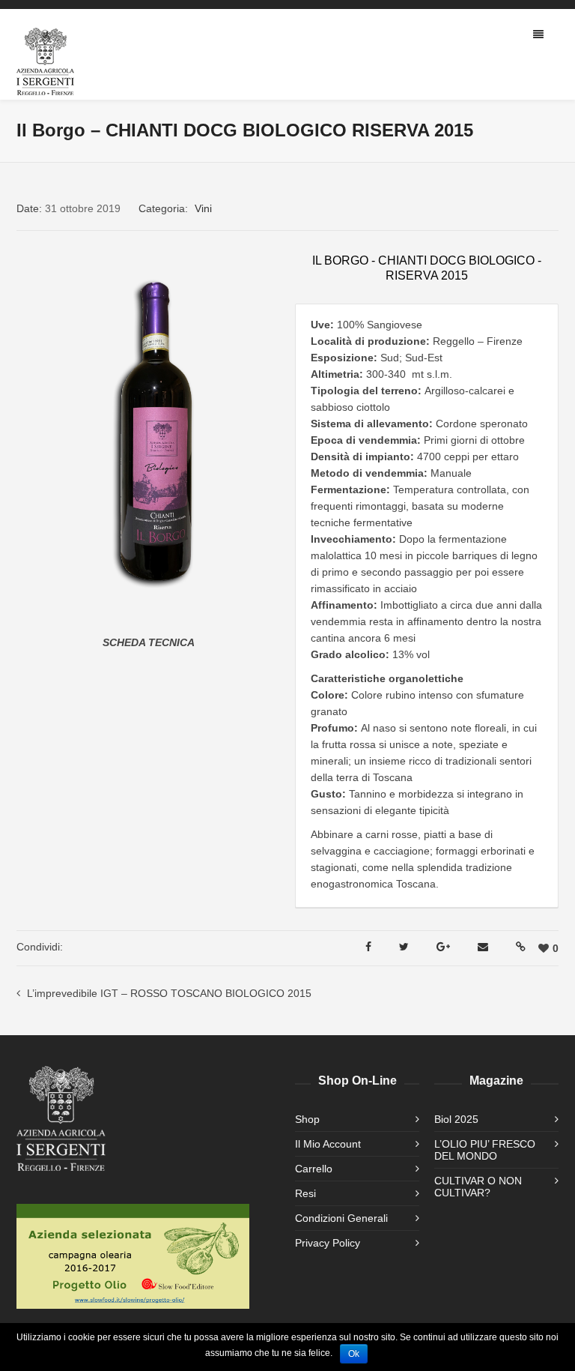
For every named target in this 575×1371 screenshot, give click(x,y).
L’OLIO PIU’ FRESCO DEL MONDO (484, 1150)
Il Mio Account (328, 1144)
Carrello (313, 1169)
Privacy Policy (327, 1243)
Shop (307, 1119)
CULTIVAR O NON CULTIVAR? (478, 1187)
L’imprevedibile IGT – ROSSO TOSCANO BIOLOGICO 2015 (169, 993)
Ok (353, 1354)
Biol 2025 (456, 1119)
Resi (305, 1193)
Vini (203, 208)
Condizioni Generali (341, 1218)
